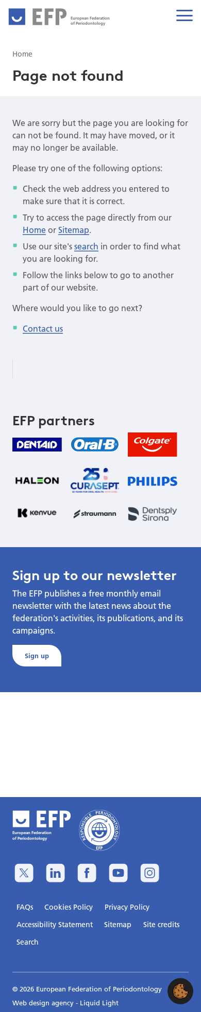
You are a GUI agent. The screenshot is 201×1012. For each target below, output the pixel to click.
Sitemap (73, 229)
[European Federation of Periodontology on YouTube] (118, 872)
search (86, 246)
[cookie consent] (180, 991)
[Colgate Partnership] (152, 444)
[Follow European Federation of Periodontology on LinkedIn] (55, 872)
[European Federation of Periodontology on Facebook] (86, 872)
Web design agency (44, 1003)
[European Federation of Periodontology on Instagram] (149, 872)
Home (34, 229)
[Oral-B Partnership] (95, 444)
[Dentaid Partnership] (37, 444)
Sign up (37, 656)
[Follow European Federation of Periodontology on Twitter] (24, 872)
